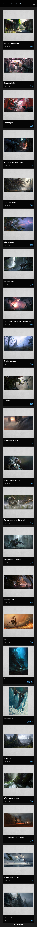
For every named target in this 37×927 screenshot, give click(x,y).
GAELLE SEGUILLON (11, 4)
